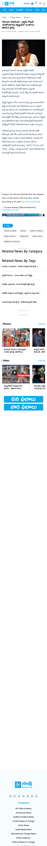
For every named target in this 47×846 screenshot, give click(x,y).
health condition (36, 231)
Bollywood (24, 236)
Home (4, 17)
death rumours (10, 236)
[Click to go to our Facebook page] (10, 796)
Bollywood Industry (12, 242)
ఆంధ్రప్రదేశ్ (19, 10)
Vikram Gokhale (10, 231)
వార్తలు (11, 10)
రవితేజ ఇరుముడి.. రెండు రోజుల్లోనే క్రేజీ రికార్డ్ (22, 284)
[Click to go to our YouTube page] (28, 796)
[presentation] (5, 337)
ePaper (27, 3)
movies (27, 17)
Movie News (37, 236)
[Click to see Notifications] (43, 3)
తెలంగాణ (29, 10)
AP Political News (23, 809)
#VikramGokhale (32, 202)
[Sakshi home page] (23, 784)
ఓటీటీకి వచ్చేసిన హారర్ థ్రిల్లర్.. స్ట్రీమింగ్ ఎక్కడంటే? (23, 293)
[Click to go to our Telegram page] (32, 796)
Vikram (23, 231)
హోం (4, 10)
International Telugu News (23, 834)
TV (40, 4)
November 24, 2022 (10, 210)
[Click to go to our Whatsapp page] (15, 796)
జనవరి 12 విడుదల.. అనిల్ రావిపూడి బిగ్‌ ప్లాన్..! (23, 267)
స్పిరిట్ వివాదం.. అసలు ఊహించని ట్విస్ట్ (23, 275)
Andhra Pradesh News (23, 817)
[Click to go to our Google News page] (36, 796)
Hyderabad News (24, 829)
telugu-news (15, 17)
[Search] (32, 4)
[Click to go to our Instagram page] (23, 796)
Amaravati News (23, 813)
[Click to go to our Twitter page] (19, 796)
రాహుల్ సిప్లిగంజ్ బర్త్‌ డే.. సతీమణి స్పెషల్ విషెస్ (23, 302)
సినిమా (37, 10)
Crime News (23, 825)
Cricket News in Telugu (23, 821)
